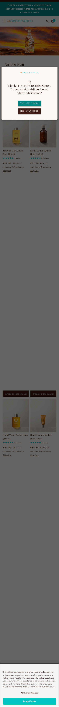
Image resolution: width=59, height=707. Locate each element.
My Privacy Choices (29, 692)
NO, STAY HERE (29, 111)
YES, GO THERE (29, 103)
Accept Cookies (29, 701)
